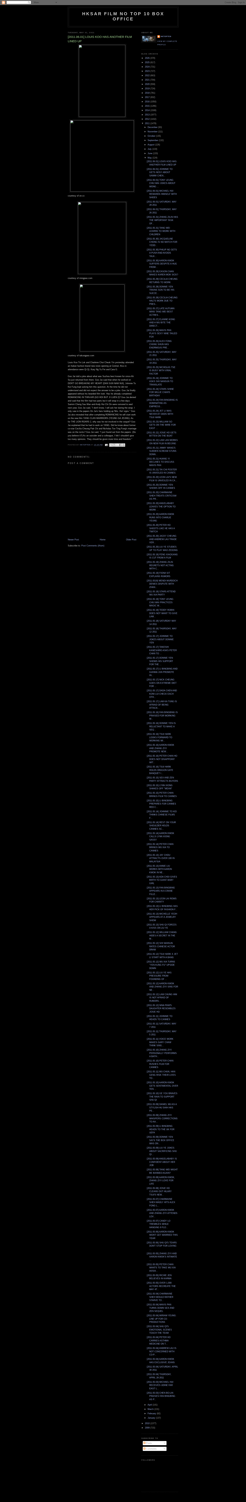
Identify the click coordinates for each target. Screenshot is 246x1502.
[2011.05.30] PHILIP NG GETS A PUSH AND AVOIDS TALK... (162, 252)
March (151, 1409)
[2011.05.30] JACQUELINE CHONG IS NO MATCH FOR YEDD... (162, 242)
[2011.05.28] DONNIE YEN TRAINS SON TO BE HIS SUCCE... (160, 289)
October (152, 136)
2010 (147, 1423)
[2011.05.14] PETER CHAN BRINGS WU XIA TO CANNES (160, 847)
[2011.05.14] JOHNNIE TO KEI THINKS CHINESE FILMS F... (162, 814)
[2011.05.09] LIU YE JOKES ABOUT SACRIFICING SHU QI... (162, 1151)
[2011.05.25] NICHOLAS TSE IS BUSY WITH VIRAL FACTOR (161, 370)
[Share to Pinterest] (123, 445)
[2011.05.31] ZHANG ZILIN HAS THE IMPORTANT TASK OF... (162, 220)
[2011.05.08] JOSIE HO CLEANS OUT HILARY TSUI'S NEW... (159, 1191)
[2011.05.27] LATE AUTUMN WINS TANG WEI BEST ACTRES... (160, 311)
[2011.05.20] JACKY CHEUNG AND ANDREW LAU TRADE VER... (162, 539)
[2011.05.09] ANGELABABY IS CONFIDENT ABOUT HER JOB (162, 1161)
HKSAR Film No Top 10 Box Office (123, 16)
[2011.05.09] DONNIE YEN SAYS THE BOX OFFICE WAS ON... (160, 1140)
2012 (147, 119)
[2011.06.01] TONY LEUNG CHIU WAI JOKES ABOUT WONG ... (161, 183)
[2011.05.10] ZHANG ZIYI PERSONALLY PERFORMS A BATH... (162, 1053)
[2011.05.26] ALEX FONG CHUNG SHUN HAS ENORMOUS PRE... (159, 344)
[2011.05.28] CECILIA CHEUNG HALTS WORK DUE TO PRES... (162, 300)
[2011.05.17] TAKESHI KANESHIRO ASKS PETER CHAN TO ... (162, 650)
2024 (147, 66)
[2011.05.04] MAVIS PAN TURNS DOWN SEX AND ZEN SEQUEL (160, 1307)
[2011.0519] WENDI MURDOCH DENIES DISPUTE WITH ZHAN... (162, 583)
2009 (147, 1427)
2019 (147, 88)
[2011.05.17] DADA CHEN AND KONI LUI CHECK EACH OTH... (162, 693)
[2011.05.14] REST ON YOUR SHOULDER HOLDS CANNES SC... (161, 825)
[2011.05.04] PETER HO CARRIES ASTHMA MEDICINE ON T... (159, 1340)
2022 (147, 75)
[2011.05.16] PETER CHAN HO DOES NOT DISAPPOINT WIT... (162, 759)
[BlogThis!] (114, 445)
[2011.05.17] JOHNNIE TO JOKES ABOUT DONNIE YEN (160, 639)
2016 (147, 101)
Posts (148, 1443)
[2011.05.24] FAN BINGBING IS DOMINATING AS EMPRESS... (162, 403)
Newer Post (73, 539)
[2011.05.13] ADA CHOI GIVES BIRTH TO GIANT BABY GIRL (162, 880)
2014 (147, 110)
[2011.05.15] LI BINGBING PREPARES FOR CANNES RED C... (161, 803)
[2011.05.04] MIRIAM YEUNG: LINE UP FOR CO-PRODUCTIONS (161, 1318)
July (150, 149)
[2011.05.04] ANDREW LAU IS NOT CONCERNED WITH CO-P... (161, 1351)
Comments (151, 1449)
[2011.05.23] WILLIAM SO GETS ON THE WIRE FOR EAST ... (161, 424)
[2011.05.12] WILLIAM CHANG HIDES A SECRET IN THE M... (162, 935)
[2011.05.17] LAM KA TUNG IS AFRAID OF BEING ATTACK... (162, 704)
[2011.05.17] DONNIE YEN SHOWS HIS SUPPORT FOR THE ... (160, 661)
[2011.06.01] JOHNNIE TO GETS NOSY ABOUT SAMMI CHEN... (160, 172)
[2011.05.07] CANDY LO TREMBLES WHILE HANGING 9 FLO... (158, 1224)
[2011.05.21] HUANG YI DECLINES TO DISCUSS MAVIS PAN (160, 461)
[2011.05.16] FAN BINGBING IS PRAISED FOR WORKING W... (162, 715)
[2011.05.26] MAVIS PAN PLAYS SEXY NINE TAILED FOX (162, 333)
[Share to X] (117, 445)
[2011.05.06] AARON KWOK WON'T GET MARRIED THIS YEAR (162, 1235)
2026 (147, 58)
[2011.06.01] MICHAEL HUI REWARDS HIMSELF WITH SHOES (162, 194)
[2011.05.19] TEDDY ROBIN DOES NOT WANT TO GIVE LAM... (162, 613)
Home (102, 539)
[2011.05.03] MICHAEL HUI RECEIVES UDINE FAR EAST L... (160, 1385)
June (150, 153)
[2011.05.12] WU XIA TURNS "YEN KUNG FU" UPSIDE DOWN (161, 965)
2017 (147, 97)
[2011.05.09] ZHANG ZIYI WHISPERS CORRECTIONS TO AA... (162, 1118)
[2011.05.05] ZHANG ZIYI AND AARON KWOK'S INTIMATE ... (162, 1256)
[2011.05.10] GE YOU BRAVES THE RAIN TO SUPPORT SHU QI (162, 1096)
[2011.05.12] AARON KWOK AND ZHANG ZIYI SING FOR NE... (162, 986)
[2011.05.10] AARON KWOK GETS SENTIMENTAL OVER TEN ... (162, 1085)
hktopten (166, 36)
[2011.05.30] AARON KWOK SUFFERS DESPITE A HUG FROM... (162, 263)
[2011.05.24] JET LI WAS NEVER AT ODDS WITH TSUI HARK (160, 414)
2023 (147, 71)
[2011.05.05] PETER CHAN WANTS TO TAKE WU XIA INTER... (161, 1267)
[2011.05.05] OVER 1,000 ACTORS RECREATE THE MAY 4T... (161, 1286)
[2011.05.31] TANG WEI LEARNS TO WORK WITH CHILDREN (161, 231)
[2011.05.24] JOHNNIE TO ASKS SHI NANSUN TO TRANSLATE (160, 381)
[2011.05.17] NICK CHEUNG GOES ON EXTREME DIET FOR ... (162, 682)
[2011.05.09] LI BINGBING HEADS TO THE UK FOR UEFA (160, 1129)
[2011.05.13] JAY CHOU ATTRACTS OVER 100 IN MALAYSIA (161, 858)
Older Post (131, 539)
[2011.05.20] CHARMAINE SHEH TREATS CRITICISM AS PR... (161, 495)
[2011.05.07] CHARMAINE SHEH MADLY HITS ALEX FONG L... (161, 1202)
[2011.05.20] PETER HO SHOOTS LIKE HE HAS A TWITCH (161, 528)
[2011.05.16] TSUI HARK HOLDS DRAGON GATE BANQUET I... (160, 770)
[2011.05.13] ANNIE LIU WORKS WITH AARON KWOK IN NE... (159, 869)
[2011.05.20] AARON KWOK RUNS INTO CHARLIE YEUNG (160, 517)
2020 (147, 84)
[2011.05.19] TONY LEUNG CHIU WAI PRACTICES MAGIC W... (160, 602)
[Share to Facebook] (120, 445)
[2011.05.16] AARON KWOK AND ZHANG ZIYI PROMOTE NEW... (160, 748)
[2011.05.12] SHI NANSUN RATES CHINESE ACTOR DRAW (161, 946)
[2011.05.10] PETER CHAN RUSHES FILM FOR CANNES (160, 1064)
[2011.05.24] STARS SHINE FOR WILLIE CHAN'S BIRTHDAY (160, 392)
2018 (147, 93)
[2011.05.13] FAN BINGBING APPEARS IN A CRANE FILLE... (161, 890)
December (153, 127)
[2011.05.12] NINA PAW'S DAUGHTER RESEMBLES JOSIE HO (161, 1008)
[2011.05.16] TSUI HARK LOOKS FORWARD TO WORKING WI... (159, 737)
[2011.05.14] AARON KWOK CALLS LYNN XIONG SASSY (160, 836)
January (152, 1418)
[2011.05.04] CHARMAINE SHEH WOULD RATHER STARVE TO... (160, 1296)
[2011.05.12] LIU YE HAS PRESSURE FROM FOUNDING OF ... (159, 975)
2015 (147, 106)
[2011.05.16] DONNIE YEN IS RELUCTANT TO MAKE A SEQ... (161, 726)
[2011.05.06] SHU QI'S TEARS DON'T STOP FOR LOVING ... (162, 1245)
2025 (147, 62)
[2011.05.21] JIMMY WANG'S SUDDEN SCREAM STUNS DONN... (161, 451)
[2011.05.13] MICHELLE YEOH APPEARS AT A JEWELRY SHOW (162, 917)
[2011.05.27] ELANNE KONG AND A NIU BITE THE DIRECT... (161, 322)
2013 (147, 114)
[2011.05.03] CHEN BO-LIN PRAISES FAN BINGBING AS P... (161, 1396)
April (150, 1405)
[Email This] (110, 445)
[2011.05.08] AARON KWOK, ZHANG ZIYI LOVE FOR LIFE (161, 1180)
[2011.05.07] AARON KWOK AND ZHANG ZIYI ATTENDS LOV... (162, 1213)
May (150, 157)
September (153, 140)
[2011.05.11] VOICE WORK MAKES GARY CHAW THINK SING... (160, 1042)
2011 (147, 123)
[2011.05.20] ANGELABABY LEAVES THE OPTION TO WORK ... (161, 506)
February (152, 1413)
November (153, 131)
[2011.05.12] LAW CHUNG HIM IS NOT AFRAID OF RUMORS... (162, 997)
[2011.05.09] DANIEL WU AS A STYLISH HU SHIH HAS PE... (162, 1107)
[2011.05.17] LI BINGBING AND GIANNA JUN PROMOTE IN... (162, 672)
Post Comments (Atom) (92, 545)
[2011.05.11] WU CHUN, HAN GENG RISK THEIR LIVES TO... (161, 1074)
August (151, 144)
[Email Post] (106, 445)
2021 (147, 80)
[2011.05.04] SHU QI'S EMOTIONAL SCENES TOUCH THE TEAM (159, 1329)
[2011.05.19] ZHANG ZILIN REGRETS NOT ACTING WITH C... (160, 565)
